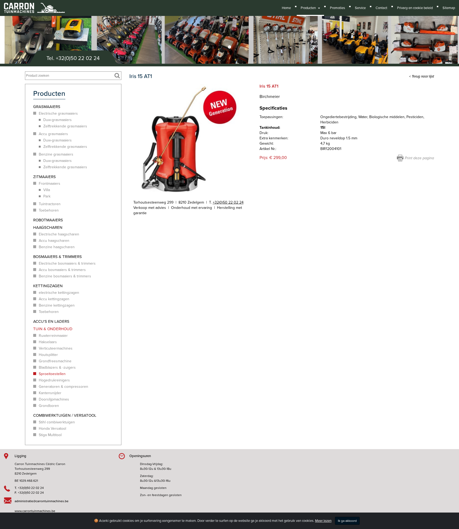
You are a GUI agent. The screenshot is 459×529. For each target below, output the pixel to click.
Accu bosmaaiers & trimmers (62, 270)
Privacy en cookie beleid (415, 8)
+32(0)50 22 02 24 (78, 58)
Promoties (337, 8)
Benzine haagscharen (57, 247)
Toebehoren (49, 210)
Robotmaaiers (48, 220)
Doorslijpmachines (54, 399)
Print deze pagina (419, 158)
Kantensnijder (50, 393)
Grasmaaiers (46, 106)
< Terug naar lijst (421, 76)
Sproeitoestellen (52, 374)
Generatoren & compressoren (63, 386)
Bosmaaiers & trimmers (57, 256)
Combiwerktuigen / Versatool (64, 415)
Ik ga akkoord (347, 521)
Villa (46, 190)
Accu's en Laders (51, 321)
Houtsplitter (48, 354)
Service (360, 8)
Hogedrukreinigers (54, 380)
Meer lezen (323, 521)
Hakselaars (48, 342)
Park (46, 196)
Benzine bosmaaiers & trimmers (65, 276)
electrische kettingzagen (59, 292)
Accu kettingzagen (54, 299)
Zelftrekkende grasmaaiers (65, 126)
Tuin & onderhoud (53, 328)
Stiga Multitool (50, 435)
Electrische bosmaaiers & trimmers (67, 263)
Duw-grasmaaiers (57, 120)
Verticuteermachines (56, 348)
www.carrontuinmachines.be (35, 511)
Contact (381, 8)
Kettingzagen (48, 285)
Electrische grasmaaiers (58, 113)
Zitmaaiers (44, 176)
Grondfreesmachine (55, 361)
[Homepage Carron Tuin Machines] (34, 5)
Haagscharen (47, 227)
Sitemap (449, 8)
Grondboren (49, 405)
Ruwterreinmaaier (53, 335)
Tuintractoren (50, 204)
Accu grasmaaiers (53, 134)
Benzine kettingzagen (57, 305)
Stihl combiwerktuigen (57, 422)
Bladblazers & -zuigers (57, 367)
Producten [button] (309, 8)
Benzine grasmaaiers (56, 154)
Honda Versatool (52, 428)
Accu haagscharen (54, 240)
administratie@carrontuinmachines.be (42, 501)
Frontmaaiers (49, 183)
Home (286, 8)
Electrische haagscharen (59, 234)
